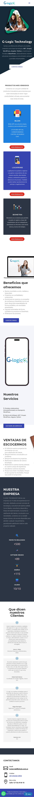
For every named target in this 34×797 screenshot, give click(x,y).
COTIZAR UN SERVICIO (14, 425)
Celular (11, 773)
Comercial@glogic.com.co (18, 769)
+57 (15, 776)
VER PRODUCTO (17, 147)
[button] (3, 793)
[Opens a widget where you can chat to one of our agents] (28, 794)
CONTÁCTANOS (11, 320)
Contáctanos (17, 66)
